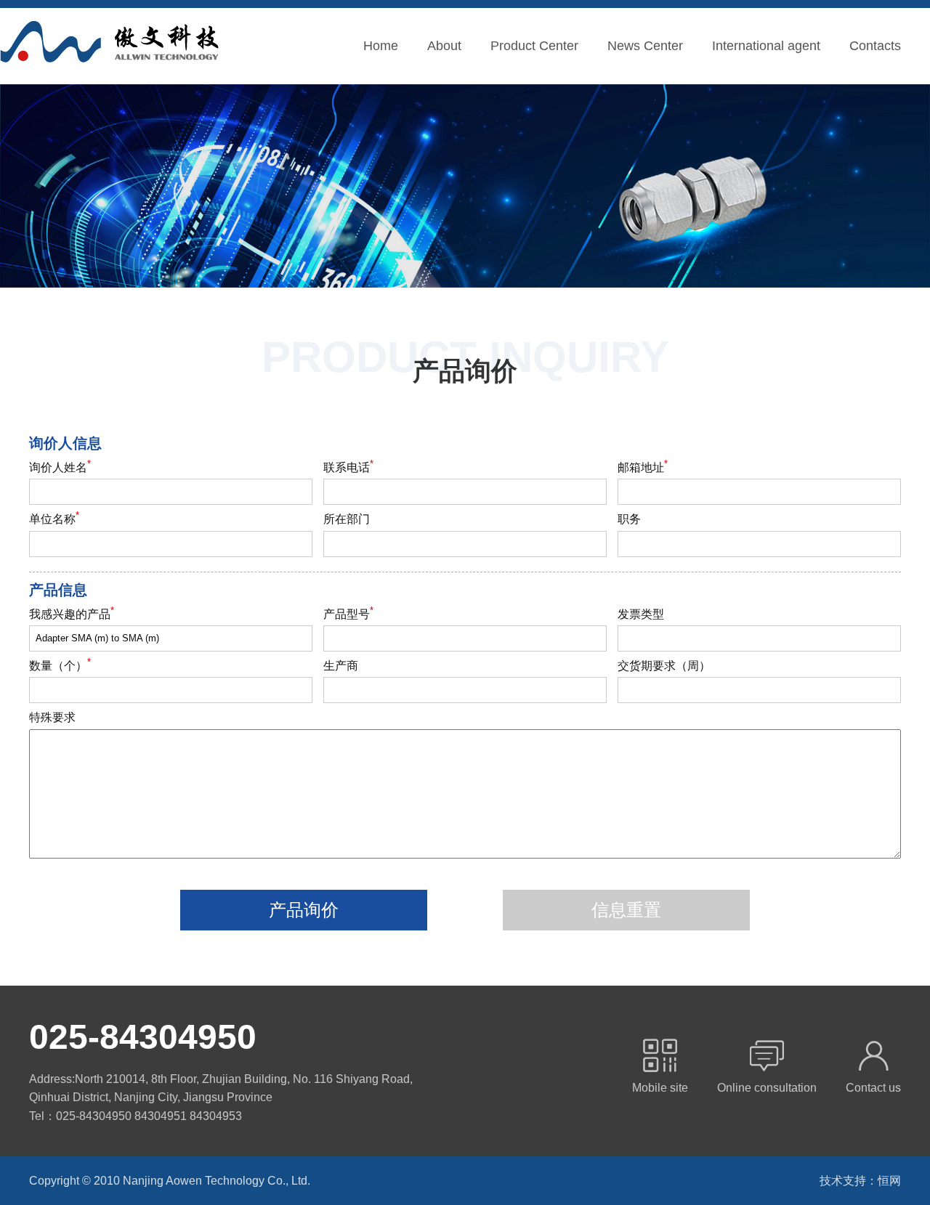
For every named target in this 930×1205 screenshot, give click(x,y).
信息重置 (626, 910)
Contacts (875, 45)
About (444, 45)
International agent (766, 45)
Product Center (534, 45)
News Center (645, 45)
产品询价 (304, 910)
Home (380, 45)
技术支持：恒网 (860, 1180)
